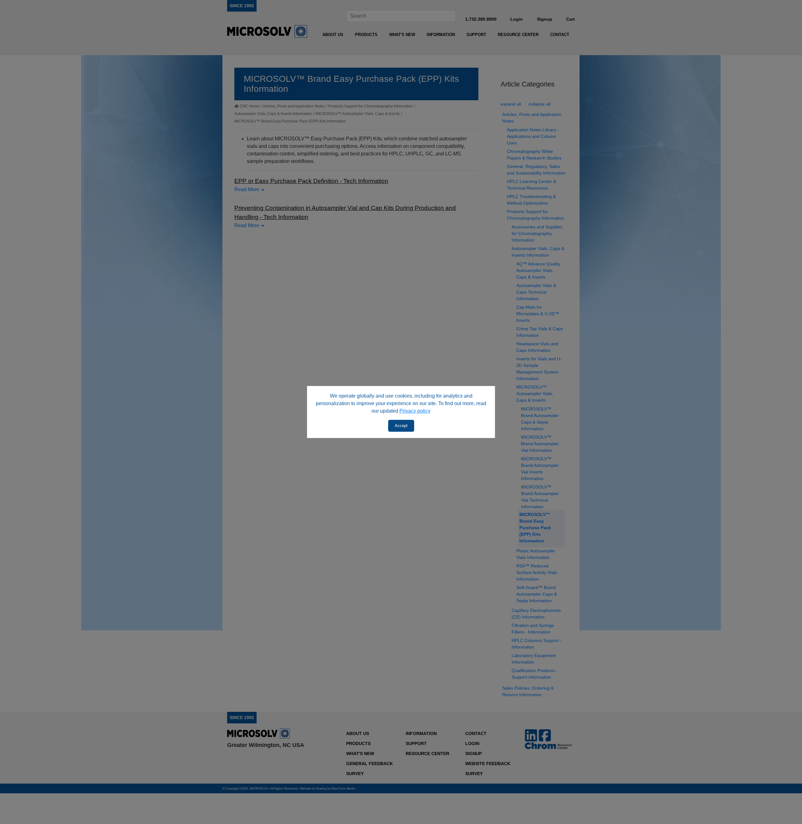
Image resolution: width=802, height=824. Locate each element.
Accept (401, 425)
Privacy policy (414, 411)
